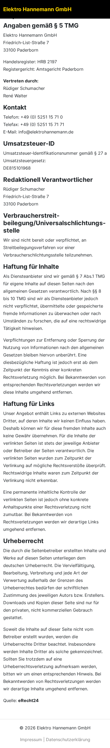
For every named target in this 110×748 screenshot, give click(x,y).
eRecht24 (28, 700)
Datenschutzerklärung (68, 739)
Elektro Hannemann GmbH (37, 9)
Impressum (31, 739)
